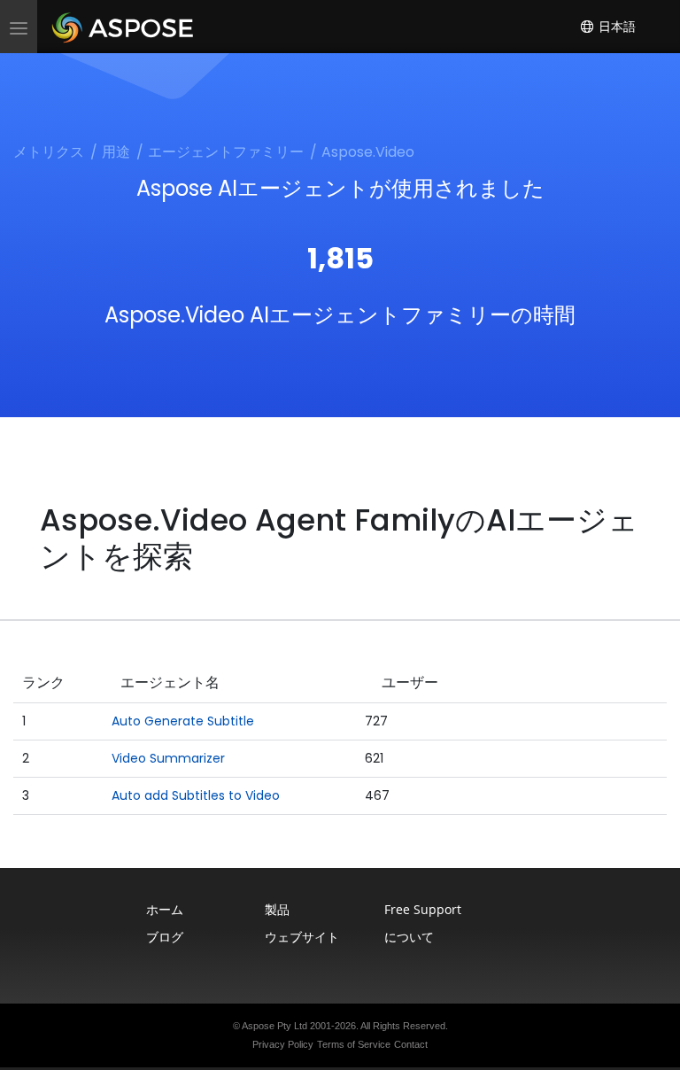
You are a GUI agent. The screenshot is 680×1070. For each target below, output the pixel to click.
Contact (411, 1044)
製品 (277, 909)
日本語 (615, 26)
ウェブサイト (302, 936)
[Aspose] (123, 26)
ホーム (164, 909)
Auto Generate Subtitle (183, 721)
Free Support (422, 909)
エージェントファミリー (226, 152)
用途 (116, 152)
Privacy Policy (282, 1044)
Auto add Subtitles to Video (196, 795)
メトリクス (48, 152)
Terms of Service (353, 1044)
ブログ (164, 936)
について (409, 936)
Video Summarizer (168, 758)
